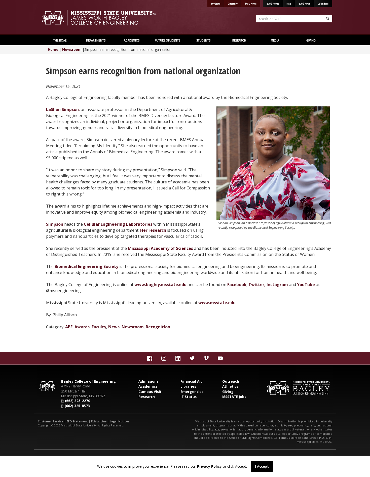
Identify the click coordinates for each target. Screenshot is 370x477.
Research (146, 396)
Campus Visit (150, 391)
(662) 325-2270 (77, 400)
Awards (82, 327)
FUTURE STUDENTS (167, 40)
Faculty (99, 327)
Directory (233, 3)
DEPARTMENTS (95, 40)
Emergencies (191, 391)
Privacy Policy (209, 466)
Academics (147, 386)
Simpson (54, 224)
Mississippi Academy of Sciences (160, 248)
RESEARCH (239, 40)
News (114, 327)
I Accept (262, 466)
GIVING (311, 40)
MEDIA (274, 40)
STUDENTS (203, 40)
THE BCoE (59, 40)
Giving (228, 391)
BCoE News (304, 3)
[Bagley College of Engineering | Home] (109, 17)
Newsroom (72, 49)
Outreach (230, 381)
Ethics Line (98, 421)
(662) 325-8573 (77, 405)
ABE (68, 327)
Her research (153, 230)
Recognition (158, 327)
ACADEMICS (131, 40)
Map (288, 3)
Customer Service (50, 421)
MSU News (250, 3)
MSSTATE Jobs (234, 396)
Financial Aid (191, 381)
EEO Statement (77, 421)
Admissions (148, 381)
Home (53, 49)
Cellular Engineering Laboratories (118, 224)
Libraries (188, 386)
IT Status (188, 396)
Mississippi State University (50, 17)
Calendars (323, 3)
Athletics (230, 386)
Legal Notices (119, 421)
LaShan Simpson (62, 109)
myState (215, 3)
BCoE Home (273, 3)
